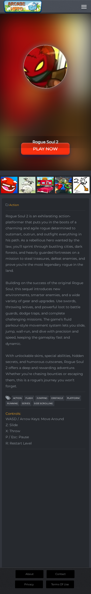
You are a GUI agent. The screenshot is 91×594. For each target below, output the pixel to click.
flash (29, 398)
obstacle (57, 398)
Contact (60, 574)
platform (73, 398)
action (17, 398)
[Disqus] (45, 511)
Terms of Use (60, 584)
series (26, 403)
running (12, 403)
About (29, 574)
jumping (42, 398)
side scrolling (43, 403)
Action (14, 205)
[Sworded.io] (9, 185)
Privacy (29, 584)
